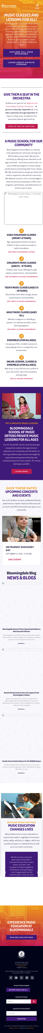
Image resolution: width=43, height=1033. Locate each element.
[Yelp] (32, 978)
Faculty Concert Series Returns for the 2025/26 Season (21, 761)
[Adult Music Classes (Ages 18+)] (21, 308)
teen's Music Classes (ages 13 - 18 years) (21, 289)
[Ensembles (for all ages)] (21, 336)
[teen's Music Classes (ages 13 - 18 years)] (21, 283)
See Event (14, 559)
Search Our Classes (21, 997)
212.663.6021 (21, 966)
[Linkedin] (27, 978)
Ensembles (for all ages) (21, 340)
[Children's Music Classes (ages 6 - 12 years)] (21, 258)
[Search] (34, 1001)
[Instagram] (21, 978)
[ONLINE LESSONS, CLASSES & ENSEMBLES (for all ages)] (21, 357)
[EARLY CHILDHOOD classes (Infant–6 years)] (21, 231)
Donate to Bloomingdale (21, 985)
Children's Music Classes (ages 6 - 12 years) (21, 264)
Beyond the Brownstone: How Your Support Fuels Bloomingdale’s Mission (21, 693)
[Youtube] (16, 978)
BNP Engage (30, 1028)
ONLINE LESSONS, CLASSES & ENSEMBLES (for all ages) (22, 363)
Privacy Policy (14, 1028)
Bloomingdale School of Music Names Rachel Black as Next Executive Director (21, 630)
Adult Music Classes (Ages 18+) (21, 313)
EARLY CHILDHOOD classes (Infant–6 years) (21, 236)
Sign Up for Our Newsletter (21, 1008)
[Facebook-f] (11, 978)
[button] (37, 5)
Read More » (21, 643)
